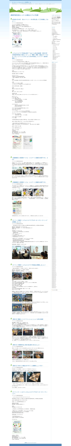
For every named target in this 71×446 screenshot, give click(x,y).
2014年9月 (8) (54, 209)
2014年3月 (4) (54, 216)
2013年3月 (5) (54, 229)
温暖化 (57, 20)
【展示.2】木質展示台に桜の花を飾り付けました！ (26, 345)
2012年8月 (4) (54, 237)
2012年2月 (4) (54, 244)
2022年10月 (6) (54, 102)
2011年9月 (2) (54, 249)
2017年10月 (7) (54, 168)
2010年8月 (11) (54, 264)
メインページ (30, 442)
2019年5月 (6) (54, 147)
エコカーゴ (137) (55, 49)
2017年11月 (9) (54, 167)
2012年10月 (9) (54, 235)
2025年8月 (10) (54, 69)
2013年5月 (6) (54, 227)
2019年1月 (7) (54, 151)
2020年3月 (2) (54, 136)
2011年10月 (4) (54, 248)
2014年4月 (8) (54, 215)
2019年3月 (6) (54, 149)
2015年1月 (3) (54, 205)
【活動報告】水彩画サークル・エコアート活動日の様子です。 (29, 182)
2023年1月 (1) (54, 99)
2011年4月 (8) (54, 255)
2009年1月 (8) (54, 285)
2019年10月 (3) (54, 141)
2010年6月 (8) (54, 266)
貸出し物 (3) (54, 59)
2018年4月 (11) (54, 161)
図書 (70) (54, 51)
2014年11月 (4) (54, 207)
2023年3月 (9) (54, 97)
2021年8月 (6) (54, 118)
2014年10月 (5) (54, 208)
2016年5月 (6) (54, 187)
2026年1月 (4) (54, 63)
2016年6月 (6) (54, 186)
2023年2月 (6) (54, 98)
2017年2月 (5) (54, 177)
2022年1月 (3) (54, 112)
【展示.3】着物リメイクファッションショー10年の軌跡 (27, 319)
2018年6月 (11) (54, 159)
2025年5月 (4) (54, 72)
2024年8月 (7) (54, 80)
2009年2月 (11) (54, 284)
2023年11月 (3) (54, 88)
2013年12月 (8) (54, 219)
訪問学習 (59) (54, 58)
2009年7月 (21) (54, 278)
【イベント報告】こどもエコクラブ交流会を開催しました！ (29, 265)
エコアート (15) (55, 48)
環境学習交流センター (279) (56, 43)
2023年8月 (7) (54, 91)
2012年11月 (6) (54, 234)
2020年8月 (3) (54, 130)
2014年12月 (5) (54, 206)
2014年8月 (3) (54, 210)
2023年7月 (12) (54, 92)
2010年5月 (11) (54, 267)
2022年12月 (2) (54, 100)
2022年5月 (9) (54, 108)
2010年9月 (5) (54, 263)
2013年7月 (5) (54, 225)
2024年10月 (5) (54, 78)
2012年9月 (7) (54, 236)
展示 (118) (54, 52)
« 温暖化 (25, 442)
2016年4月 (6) (54, 188)
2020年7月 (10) (54, 131)
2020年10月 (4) (54, 128)
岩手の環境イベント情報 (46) (56, 41)
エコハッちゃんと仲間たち (21, 2)
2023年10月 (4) (54, 89)
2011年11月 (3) (54, 247)
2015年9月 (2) (54, 196)
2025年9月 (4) (54, 68)
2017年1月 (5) (54, 178)
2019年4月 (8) (54, 148)
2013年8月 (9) (54, 224)
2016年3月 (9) (54, 189)
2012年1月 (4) (54, 245)
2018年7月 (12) (54, 158)
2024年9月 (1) (54, 79)
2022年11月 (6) (54, 101)
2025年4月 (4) (54, 73)
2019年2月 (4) (54, 150)
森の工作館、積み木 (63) (56, 53)
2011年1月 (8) (54, 258)
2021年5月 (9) (54, 121)
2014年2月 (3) (54, 217)
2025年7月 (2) (54, 70)
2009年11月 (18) (54, 274)
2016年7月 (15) (54, 185)
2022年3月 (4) (54, 110)
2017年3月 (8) (54, 176)
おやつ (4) (53, 28)
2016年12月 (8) (54, 179)
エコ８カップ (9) (55, 38)
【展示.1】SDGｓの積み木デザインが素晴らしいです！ (27, 365)
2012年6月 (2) (54, 239)
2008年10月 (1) (54, 287)
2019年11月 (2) (54, 140)
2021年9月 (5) (54, 117)
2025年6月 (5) (54, 71)
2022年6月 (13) (54, 107)
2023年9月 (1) (54, 90)
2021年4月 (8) (54, 122)
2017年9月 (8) (54, 169)
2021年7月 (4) (54, 119)
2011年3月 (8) (54, 256)
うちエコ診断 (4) (55, 36)
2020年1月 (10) (54, 138)
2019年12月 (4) (54, 139)
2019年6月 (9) (54, 146)
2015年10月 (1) (54, 195)
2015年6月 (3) (54, 199)
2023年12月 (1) (54, 87)
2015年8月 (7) (54, 197)
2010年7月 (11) (54, 265)
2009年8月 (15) (54, 277)
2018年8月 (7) (54, 157)
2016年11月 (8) (54, 180)
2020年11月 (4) (54, 127)
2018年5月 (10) (54, 160)
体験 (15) (54, 50)
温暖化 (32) (53, 42)
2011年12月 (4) (54, 246)
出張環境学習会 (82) (54, 33)
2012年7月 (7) (54, 238)
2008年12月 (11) (54, 286)
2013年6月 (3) (54, 226)
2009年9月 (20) (54, 276)
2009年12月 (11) (54, 273)
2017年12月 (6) (54, 166)
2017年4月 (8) (54, 175)
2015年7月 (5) (54, 198)
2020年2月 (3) (54, 137)
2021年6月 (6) (54, 120)
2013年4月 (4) (54, 228)
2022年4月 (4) (54, 109)
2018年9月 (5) (54, 156)
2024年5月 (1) (54, 83)
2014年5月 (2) (54, 214)
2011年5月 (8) (54, 254)
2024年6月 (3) (54, 82)
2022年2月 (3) (54, 111)
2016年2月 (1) (54, 190)
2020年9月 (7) (54, 129)
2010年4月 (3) (54, 268)
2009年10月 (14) (54, 275)
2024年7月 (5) (54, 81)
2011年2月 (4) (54, 257)
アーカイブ (34, 442)
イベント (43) (54, 37)
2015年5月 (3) (54, 200)
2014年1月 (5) (54, 218)
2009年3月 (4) (54, 283)
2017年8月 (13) (54, 170)
